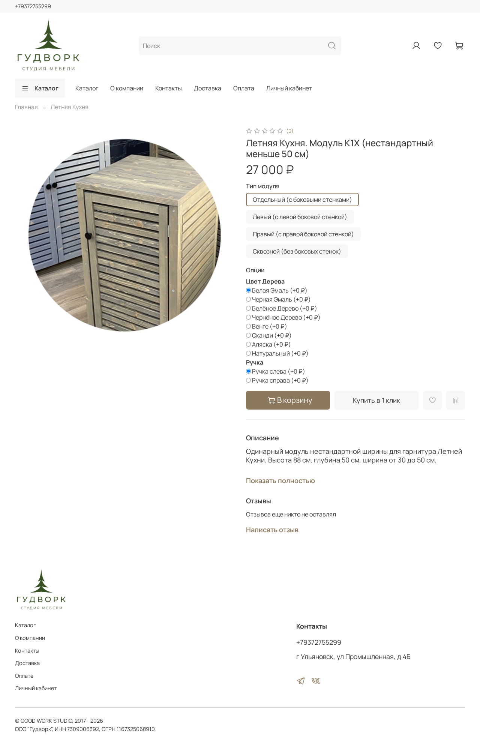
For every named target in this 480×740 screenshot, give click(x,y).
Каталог (46, 88)
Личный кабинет (289, 88)
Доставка (207, 88)
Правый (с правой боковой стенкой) (303, 234)
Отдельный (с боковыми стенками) (302, 199)
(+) (280, 290)
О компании (126, 88)
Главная (26, 107)
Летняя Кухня (69, 107)
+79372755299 (33, 6)
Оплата (243, 88)
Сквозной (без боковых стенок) (297, 251)
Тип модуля (262, 186)
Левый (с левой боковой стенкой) (300, 217)
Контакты (168, 88)
